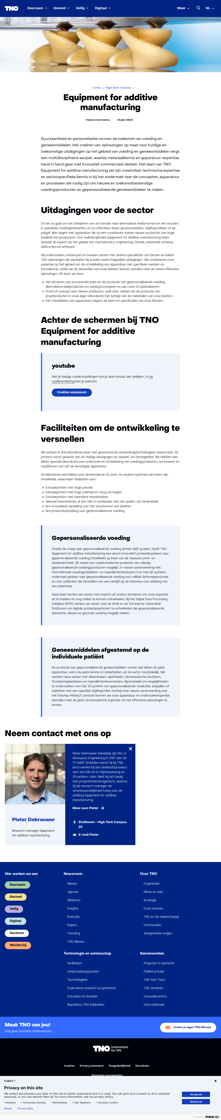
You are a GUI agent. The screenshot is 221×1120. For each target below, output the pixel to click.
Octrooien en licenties (82, 996)
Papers (72, 925)
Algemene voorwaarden (107, 1075)
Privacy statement (92, 1066)
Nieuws (72, 883)
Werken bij (18, 945)
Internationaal (154, 1005)
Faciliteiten (74, 963)
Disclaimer (142, 1066)
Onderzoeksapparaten (83, 971)
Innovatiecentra (155, 996)
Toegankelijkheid (120, 1066)
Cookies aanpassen (72, 392)
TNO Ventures (153, 988)
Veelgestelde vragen (158, 933)
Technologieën (77, 980)
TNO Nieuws (75, 941)
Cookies (69, 1066)
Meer (181, 8)
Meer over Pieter (86, 808)
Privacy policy (25, 1108)
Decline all (196, 1101)
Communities (152, 925)
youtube (63, 366)
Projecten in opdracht (159, 963)
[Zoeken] (198, 8)
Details (8, 1108)
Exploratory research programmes (91, 988)
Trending (73, 933)
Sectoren (17, 933)
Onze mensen (153, 908)
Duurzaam (35, 8)
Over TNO (148, 874)
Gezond (60, 8)
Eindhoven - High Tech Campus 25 (103, 825)
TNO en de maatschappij (161, 917)
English (8, 1080)
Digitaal (101, 8)
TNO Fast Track (154, 980)
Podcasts (73, 917)
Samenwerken (152, 953)
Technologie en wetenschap (87, 953)
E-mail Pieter (89, 834)
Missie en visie (153, 892)
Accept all (196, 1094)
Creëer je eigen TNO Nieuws (192, 1027)
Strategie (150, 900)
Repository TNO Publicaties (85, 1005)
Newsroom (73, 874)
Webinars (73, 900)
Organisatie (152, 883)
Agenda (72, 892)
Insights (73, 908)
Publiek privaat (154, 971)
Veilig (80, 8)
